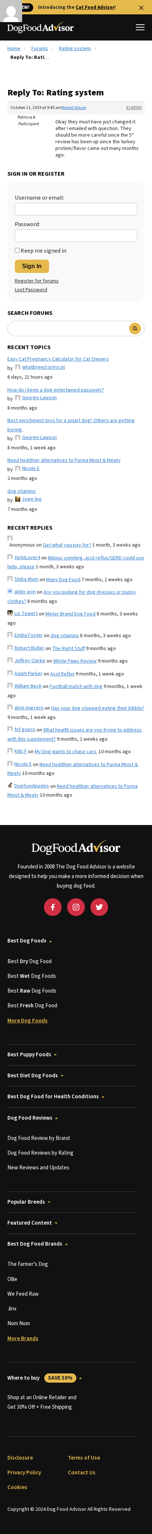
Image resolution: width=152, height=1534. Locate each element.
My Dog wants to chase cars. (66, 751)
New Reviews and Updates (38, 1168)
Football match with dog (76, 686)
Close (141, 8)
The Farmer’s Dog (27, 1264)
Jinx (12, 1309)
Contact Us (82, 1472)
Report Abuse (74, 108)
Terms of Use (84, 1458)
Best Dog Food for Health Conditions (53, 1097)
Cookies (17, 1487)
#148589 (134, 108)
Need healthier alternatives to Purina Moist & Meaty (64, 460)
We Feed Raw (23, 1294)
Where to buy (40, 1378)
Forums (39, 48)
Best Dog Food (29, 961)
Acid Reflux (62, 674)
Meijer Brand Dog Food (70, 614)
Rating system (75, 48)
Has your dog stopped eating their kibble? (97, 708)
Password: (27, 224)
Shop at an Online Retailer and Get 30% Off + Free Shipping (41, 1402)
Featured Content (29, 1223)
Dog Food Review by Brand (38, 1138)
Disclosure (20, 1458)
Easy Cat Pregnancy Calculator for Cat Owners (58, 359)
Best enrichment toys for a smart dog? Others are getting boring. (71, 425)
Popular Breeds (26, 1202)
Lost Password (31, 290)
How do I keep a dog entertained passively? (55, 390)
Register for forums (37, 281)
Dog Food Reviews (29, 1118)
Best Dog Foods (26, 941)
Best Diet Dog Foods (32, 1076)
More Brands (22, 1338)
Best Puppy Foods (29, 1055)
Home (13, 48)
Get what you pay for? (67, 545)
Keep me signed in (43, 251)
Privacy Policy (24, 1472)
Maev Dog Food (63, 579)
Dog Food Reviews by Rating (40, 1153)
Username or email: (39, 198)
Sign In (32, 266)
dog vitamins (21, 491)
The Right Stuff (68, 648)
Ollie (12, 1279)
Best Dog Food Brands (34, 1244)
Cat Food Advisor (95, 7)
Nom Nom (18, 1323)
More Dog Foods (27, 1021)
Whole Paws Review (75, 661)
